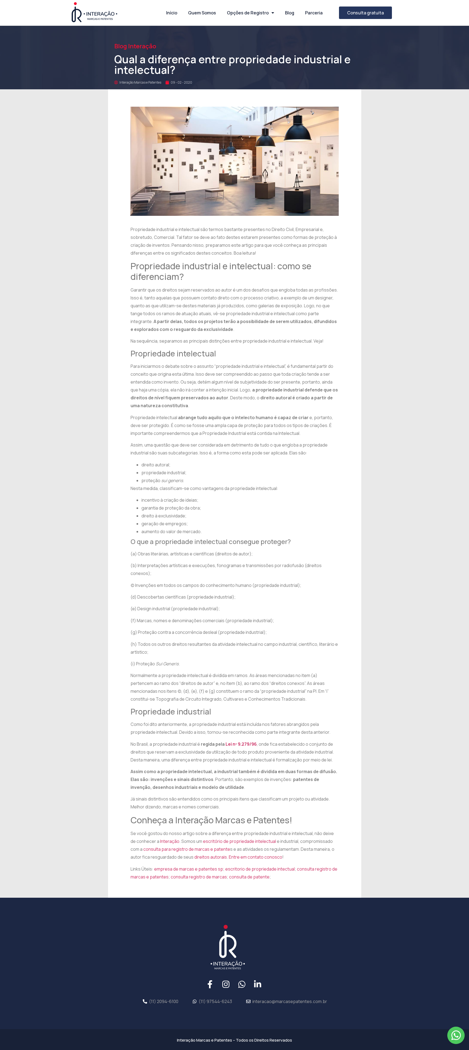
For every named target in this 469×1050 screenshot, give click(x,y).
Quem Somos (202, 13)
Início (171, 13)
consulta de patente (249, 877)
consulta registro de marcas (199, 877)
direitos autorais (210, 857)
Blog (289, 13)
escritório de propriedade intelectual (239, 841)
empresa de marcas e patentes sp (188, 869)
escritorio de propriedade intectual (260, 869)
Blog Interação (135, 46)
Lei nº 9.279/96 (241, 744)
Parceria (314, 13)
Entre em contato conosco (255, 857)
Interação (169, 841)
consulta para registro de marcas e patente (186, 849)
